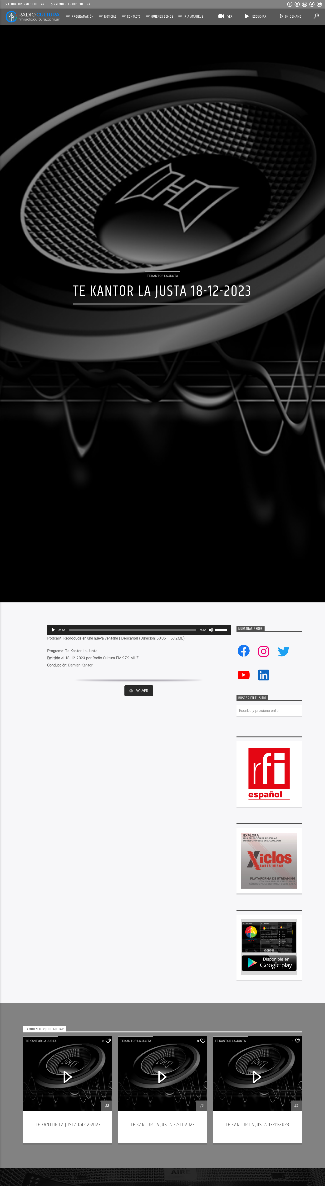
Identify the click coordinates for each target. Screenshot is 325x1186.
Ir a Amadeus (193, 17)
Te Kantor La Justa (162, 305)
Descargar (129, 702)
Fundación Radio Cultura (26, 4)
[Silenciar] (211, 694)
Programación (83, 17)
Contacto (134, 17)
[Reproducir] (53, 694)
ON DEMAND (293, 17)
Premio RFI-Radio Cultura (72, 4)
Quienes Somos (162, 17)
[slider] (221, 694)
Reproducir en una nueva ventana (90, 702)
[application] (139, 694)
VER (230, 17)
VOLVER (142, 755)
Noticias (110, 17)
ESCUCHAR (259, 17)
